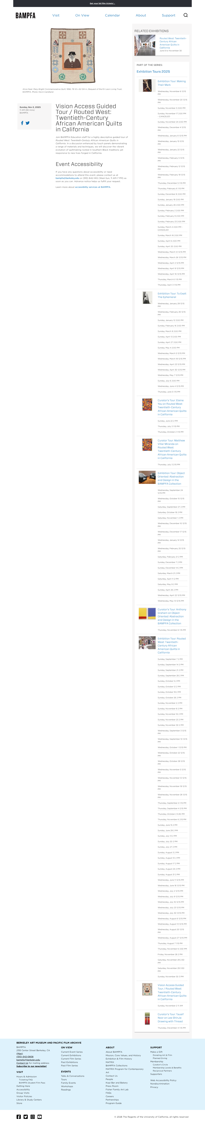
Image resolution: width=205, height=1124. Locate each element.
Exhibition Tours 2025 (153, 71)
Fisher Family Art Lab (117, 1089)
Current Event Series (72, 1052)
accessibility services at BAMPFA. (93, 187)
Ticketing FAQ (26, 1080)
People (109, 1079)
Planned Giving (160, 1058)
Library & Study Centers (29, 1099)
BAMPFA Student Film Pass (32, 1083)
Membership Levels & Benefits (167, 1068)
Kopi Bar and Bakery (117, 1082)
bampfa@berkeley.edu (67, 178)
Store (19, 1103)
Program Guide (114, 1103)
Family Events (68, 1083)
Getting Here (23, 1086)
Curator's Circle (160, 1065)
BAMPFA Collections (116, 1065)
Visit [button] (56, 15)
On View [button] (82, 15)
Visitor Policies (24, 1096)
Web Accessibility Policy (163, 1080)
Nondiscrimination (159, 1083)
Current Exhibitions (71, 1055)
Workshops (67, 1086)
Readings (66, 1089)
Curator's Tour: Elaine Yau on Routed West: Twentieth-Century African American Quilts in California (172, 407)
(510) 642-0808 (24, 1056)
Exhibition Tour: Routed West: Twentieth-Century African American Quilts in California (172, 645)
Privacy (154, 1087)
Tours (64, 1079)
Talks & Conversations (72, 1076)
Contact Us (22, 1063)
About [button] (141, 15)
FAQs (108, 1093)
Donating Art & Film (162, 1055)
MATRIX (110, 1062)
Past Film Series (69, 1065)
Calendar (112, 15)
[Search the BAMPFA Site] (187, 15)
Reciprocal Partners (162, 1071)
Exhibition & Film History (119, 1059)
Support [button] (168, 15)
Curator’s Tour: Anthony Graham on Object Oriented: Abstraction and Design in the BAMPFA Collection (172, 616)
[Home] (28, 15)
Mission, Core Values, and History (123, 1055)
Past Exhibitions (69, 1062)
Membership (156, 1061)
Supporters (156, 1074)
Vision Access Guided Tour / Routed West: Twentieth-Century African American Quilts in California (172, 992)
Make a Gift (156, 1052)
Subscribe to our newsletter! (31, 1066)
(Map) (19, 1053)
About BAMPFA (114, 1052)
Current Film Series (71, 1059)
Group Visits (22, 1093)
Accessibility (23, 1089)
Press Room (112, 1086)
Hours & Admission (26, 1076)
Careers (110, 1096)
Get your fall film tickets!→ (102, 3)
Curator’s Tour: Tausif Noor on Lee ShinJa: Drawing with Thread (171, 1018)
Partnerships (112, 1099)
